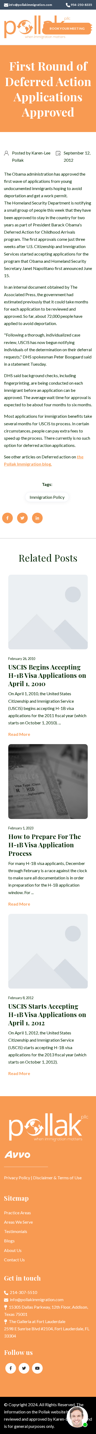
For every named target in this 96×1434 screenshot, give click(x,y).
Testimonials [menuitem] (15, 1231)
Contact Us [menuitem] (14, 1259)
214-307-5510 (23, 1292)
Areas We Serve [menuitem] (18, 1221)
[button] (89, 27)
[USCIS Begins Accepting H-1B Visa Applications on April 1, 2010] (48, 656)
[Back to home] (37, 27)
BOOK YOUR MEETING (67, 28)
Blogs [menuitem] (9, 1240)
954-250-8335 (81, 5)
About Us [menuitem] (13, 1250)
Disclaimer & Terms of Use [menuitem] (57, 1177)
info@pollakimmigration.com (30, 5)
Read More (19, 734)
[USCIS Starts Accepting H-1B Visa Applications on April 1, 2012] (48, 995)
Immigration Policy (47, 497)
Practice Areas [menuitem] (17, 1212)
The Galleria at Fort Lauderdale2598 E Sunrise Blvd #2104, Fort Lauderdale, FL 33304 (46, 1328)
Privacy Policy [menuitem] (17, 1177)
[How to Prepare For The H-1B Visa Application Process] (48, 825)
